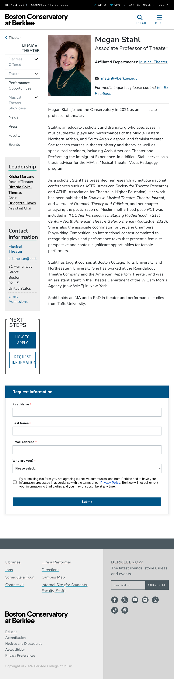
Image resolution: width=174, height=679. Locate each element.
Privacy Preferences (20, 655)
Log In (164, 4)
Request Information (24, 360)
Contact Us (14, 585)
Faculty (15, 135)
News (13, 117)
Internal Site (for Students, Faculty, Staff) (65, 588)
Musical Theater (153, 62)
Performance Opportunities (20, 85)
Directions (50, 570)
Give (117, 4)
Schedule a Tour (19, 577)
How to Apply (22, 340)
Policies (11, 631)
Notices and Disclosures (23, 643)
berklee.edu (14, 4)
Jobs (9, 570)
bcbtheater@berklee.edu (28, 258)
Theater (15, 37)
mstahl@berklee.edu (119, 78)
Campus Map (53, 577)
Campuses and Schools (50, 4)
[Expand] (36, 59)
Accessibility (15, 649)
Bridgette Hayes (22, 203)
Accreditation (15, 637)
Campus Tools (140, 4)
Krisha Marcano (21, 176)
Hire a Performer (56, 562)
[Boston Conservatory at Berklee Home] (48, 617)
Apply (102, 4)
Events (14, 144)
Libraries (13, 562)
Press (13, 126)
